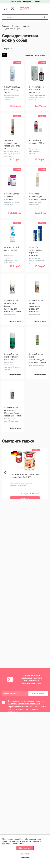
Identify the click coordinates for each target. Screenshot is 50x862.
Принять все (25, 848)
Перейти (37, 2)
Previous (5, 477)
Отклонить (25, 854)
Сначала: (29, 55)
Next (46, 475)
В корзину (12, 108)
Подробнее (25, 857)
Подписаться (38, 693)
